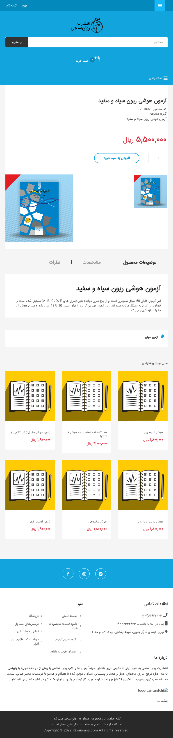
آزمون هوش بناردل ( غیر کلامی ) (30, 433)
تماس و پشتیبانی (28, 632)
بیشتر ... (162, 701)
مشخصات (92, 262)
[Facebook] (68, 573)
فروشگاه (34, 616)
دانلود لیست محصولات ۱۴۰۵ (63, 626)
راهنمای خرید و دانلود (64, 652)
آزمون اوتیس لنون (39, 522)
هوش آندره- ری (153, 433)
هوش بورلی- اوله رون (150, 522)
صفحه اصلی (70, 616)
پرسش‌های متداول (27, 624)
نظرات (54, 262)
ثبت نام (11, 5)
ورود (24, 5)
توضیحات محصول (140, 262)
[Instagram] (84, 573)
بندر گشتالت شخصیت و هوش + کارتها (87, 435)
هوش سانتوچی (98, 522)
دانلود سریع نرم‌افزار (65, 640)
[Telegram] (100, 573)
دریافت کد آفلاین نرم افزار (25, 642)
